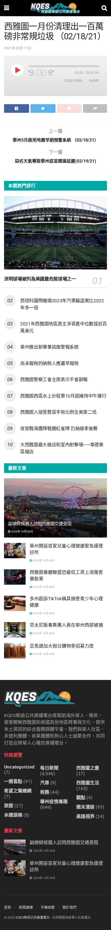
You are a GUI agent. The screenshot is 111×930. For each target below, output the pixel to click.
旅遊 (8, 805)
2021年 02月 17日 (17, 48)
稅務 (44, 792)
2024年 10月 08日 (22, 531)
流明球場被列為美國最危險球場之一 (40, 279)
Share (94, 80)
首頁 (7, 907)
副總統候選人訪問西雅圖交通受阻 (39, 523)
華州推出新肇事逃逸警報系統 (49, 347)
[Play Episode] (17, 70)
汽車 (44, 782)
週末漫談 (85, 807)
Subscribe (73, 80)
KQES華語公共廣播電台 (33, 918)
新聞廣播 (26, 907)
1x (41, 73)
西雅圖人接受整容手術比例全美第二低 (58, 412)
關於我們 (70, 907)
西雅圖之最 (87, 768)
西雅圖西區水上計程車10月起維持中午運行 (63, 396)
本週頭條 (13, 815)
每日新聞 (49, 768)
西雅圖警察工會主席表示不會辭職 (54, 379)
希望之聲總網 (18, 791)
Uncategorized (19, 767)
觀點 (80, 797)
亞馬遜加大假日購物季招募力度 (62, 646)
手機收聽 (48, 907)
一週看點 (13, 781)
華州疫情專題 (54, 801)
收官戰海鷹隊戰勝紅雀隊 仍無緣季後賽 (59, 428)
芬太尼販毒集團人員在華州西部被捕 (66, 625)
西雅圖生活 (87, 782)
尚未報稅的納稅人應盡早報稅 (49, 363)
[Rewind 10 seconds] (31, 73)
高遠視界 (85, 816)
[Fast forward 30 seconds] (51, 73)
